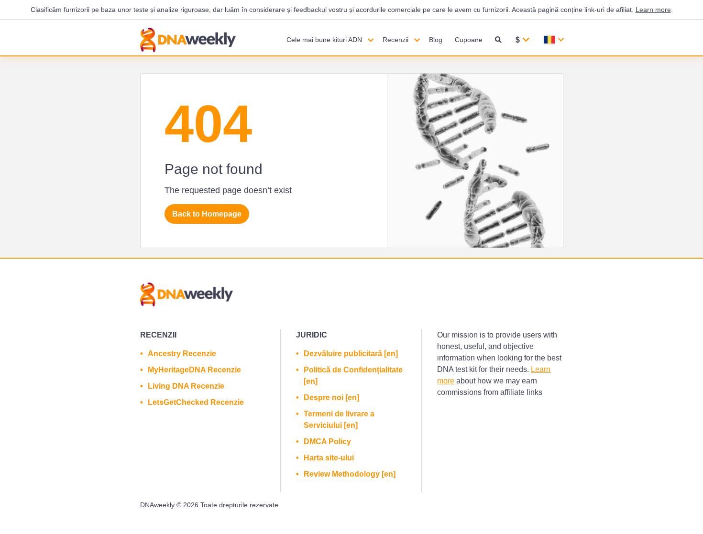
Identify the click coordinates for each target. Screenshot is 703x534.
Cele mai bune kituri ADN (324, 40)
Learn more (653, 9)
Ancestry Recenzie (182, 353)
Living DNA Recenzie (186, 386)
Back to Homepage (207, 214)
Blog (435, 40)
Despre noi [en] (331, 397)
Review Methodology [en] (349, 474)
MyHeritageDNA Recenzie (194, 370)
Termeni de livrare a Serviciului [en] (339, 419)
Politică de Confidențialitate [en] (353, 375)
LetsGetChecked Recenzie (196, 402)
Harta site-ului (329, 458)
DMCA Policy (327, 441)
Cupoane (469, 40)
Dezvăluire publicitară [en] (351, 353)
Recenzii (395, 40)
